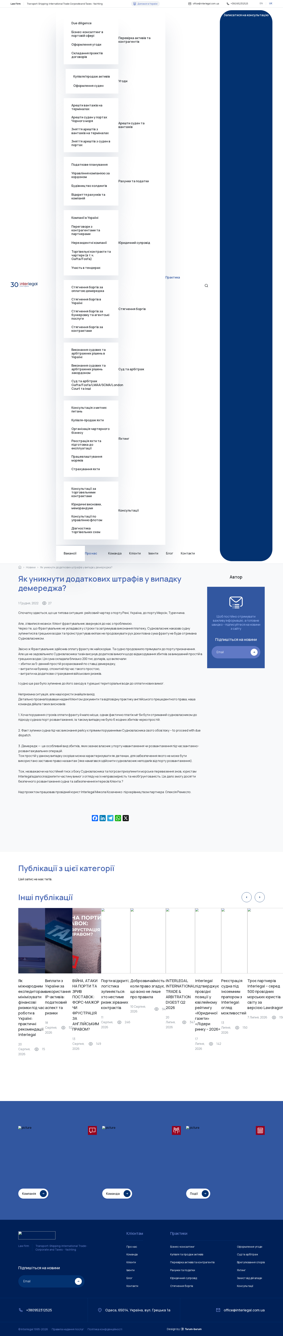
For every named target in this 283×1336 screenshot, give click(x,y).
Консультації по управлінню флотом (86, 518)
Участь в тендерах (85, 267)
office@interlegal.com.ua (206, 3)
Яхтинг (123, 438)
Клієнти (135, 553)
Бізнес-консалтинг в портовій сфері (87, 34)
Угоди (122, 81)
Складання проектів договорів (87, 55)
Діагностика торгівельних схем (85, 530)
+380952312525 (239, 3)
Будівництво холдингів (89, 186)
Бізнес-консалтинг (182, 1246)
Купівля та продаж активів (186, 1254)
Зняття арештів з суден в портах (90, 143)
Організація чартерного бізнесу (90, 430)
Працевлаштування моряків (86, 458)
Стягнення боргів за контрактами (87, 328)
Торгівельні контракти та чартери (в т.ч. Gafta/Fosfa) (91, 255)
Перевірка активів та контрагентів (134, 40)
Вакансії (70, 553)
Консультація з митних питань (89, 409)
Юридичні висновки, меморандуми (86, 506)
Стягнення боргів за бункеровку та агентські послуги (90, 315)
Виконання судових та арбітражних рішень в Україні (88, 353)
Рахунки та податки (133, 181)
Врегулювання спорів (251, 1262)
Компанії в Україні (84, 218)
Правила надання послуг (68, 1329)
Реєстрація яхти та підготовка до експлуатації (86, 444)
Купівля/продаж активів (91, 76)
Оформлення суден (88, 86)
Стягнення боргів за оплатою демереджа (87, 289)
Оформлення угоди (86, 44)
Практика (172, 277)
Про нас (91, 553)
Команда (114, 553)
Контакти (188, 553)
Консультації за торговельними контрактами (83, 492)
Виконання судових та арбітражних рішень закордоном (88, 369)
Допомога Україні (147, 3)
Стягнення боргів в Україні (86, 301)
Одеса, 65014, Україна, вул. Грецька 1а (137, 1310)
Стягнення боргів (132, 309)
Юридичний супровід (134, 243)
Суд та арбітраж (131, 369)
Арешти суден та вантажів (131, 125)
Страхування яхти (85, 469)
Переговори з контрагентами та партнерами (85, 230)
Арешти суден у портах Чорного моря (89, 119)
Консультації (128, 510)
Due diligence (81, 23)
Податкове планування (89, 164)
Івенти (153, 553)
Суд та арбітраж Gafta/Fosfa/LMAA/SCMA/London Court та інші (94, 384)
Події (194, 1193)
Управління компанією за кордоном (90, 175)
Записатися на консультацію (246, 15)
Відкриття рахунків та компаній (88, 196)
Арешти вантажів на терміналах (86, 107)
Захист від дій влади (249, 1278)
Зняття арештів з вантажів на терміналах (90, 131)
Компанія (29, 1193)
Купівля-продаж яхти (87, 420)
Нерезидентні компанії (89, 243)
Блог (169, 553)
